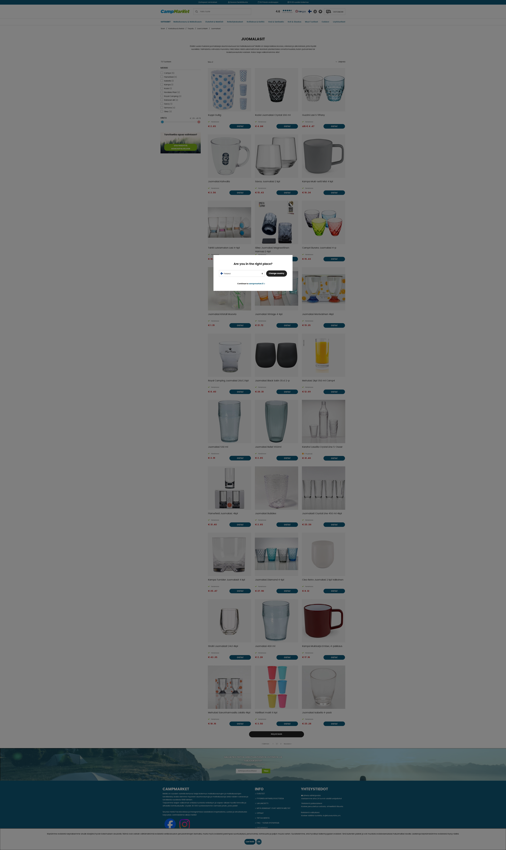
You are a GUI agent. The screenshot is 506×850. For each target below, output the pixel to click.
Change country (276, 273)
